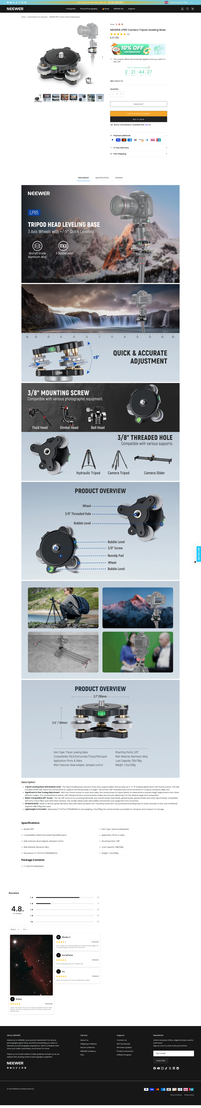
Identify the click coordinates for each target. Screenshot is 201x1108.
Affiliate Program (124, 1055)
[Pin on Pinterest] (122, 24)
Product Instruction (125, 1051)
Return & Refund (87, 1047)
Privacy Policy (189, 1095)
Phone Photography (88, 8)
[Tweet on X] (116, 24)
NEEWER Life (119, 8)
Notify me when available (138, 114)
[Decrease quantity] (112, 93)
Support (131, 8)
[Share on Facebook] (119, 24)
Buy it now (138, 119)
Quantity (114, 89)
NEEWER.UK (16, 1089)
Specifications (102, 177)
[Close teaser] (195, 562)
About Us (84, 1040)
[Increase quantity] (121, 93)
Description (83, 177)
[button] (64, 897)
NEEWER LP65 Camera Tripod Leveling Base (65, 17)
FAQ (82, 1055)
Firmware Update (124, 1047)
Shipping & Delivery (88, 1044)
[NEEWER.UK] (15, 8)
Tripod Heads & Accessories (37, 17)
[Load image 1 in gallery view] (69, 56)
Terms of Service (176, 1095)
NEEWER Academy (88, 1051)
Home (23, 17)
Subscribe (160, 1061)
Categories (71, 8)
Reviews (119, 177)
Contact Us (122, 1040)
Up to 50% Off (100, 2)
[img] (118, 34)
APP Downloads (123, 1044)
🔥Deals (105, 8)
